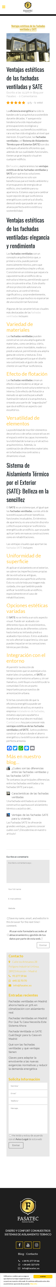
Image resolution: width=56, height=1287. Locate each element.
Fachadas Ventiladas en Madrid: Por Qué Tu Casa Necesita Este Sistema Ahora (28, 1022)
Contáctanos (13, 722)
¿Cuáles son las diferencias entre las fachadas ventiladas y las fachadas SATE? (27, 772)
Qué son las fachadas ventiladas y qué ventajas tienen (24, 1048)
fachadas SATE (14, 547)
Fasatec (11, 96)
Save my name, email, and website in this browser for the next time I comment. (27, 922)
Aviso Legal (22, 1139)
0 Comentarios (28, 96)
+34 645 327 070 (30, 1264)
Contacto (32, 1253)
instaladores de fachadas (30, 711)
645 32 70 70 (19, 980)
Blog (36, 92)
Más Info (33, 1284)
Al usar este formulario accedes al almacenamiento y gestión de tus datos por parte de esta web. (28, 935)
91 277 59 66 (19, 975)
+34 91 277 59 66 (30, 1260)
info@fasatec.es (22, 985)
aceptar (43, 1276)
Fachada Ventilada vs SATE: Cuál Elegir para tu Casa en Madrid (25, 1035)
